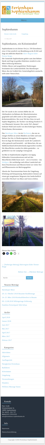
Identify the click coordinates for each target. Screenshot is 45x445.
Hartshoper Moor (11, 133)
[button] (4, 253)
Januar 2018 (6, 321)
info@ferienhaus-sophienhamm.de (13, 416)
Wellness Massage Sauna (11, 387)
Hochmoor (27, 133)
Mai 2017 (5, 329)
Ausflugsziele (7, 360)
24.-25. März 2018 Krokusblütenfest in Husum (19, 297)
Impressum (5, 428)
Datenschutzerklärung (9, 432)
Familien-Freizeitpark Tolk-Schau (14, 305)
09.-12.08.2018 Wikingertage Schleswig (17, 301)
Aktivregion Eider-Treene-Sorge (20, 266)
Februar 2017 (7, 340)
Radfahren (6, 368)
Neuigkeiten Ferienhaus (11, 364)
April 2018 (6, 317)
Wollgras (5, 162)
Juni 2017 (5, 325)
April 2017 (6, 333)
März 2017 (6, 336)
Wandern (5, 383)
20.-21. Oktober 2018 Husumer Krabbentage (18, 294)
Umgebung (25, 34)
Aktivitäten (6, 352)
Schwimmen (6, 372)
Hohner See (30, 272)
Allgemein (6, 356)
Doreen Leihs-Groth (10, 34)
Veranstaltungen (8, 379)
